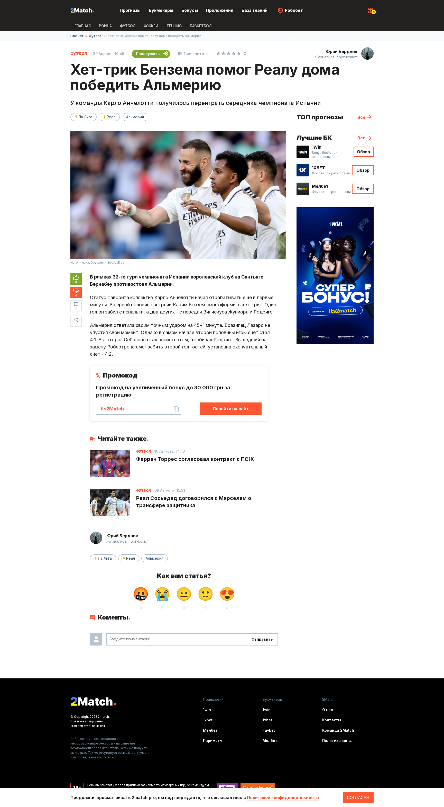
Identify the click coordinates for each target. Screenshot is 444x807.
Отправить (262, 639)
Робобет (294, 10)
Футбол (128, 26)
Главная (83, 26)
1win (207, 709)
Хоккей (151, 26)
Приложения (219, 10)
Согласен (358, 797)
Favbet (269, 730)
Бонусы (189, 10)
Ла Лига (85, 117)
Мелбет (210, 730)
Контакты (331, 720)
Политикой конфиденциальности (283, 797)
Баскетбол (201, 26)
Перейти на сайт (231, 408)
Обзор (363, 151)
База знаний (254, 10)
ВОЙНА (105, 26)
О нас (327, 709)
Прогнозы (130, 10)
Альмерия (135, 117)
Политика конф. (337, 740)
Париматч (212, 740)
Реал (111, 117)
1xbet (207, 720)
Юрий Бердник (341, 51)
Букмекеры (161, 10)
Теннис (174, 26)
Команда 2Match (338, 730)
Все (361, 117)
